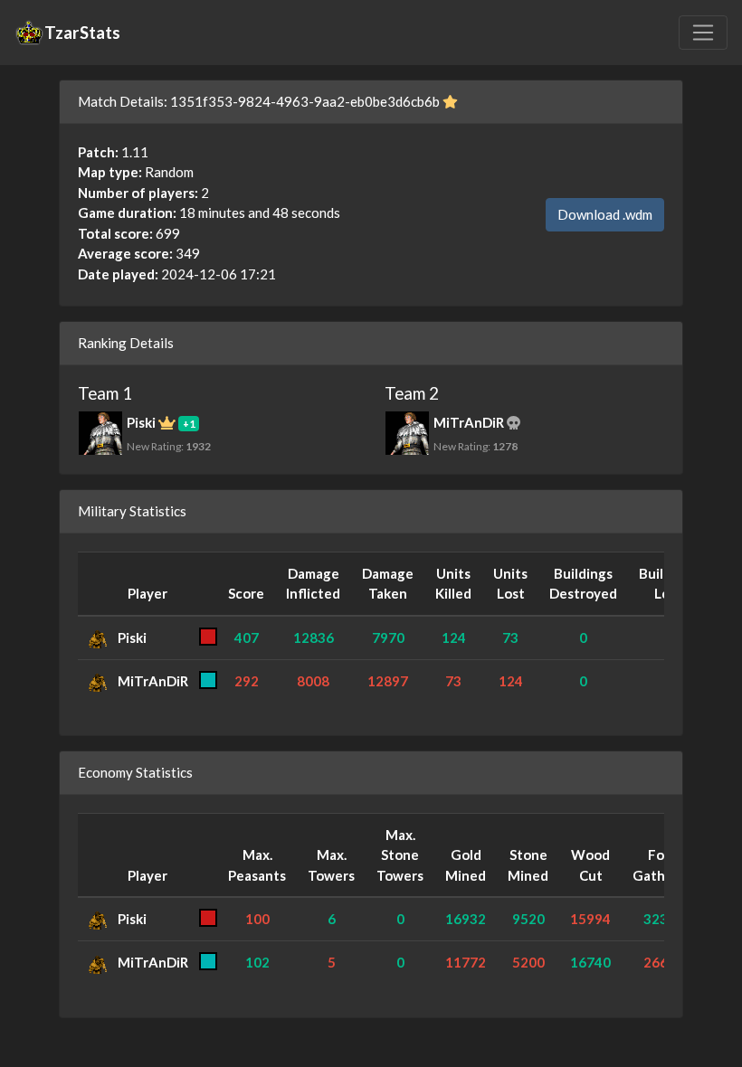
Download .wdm (604, 214)
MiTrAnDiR (153, 681)
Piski (132, 637)
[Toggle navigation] (703, 32)
